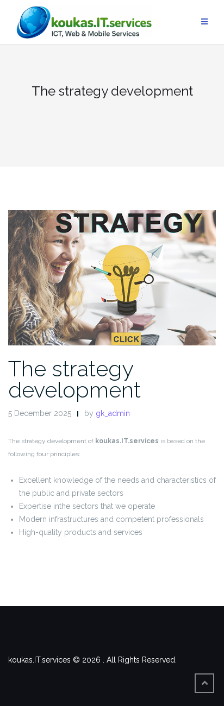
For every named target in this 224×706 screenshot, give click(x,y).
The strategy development (74, 379)
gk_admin (113, 413)
